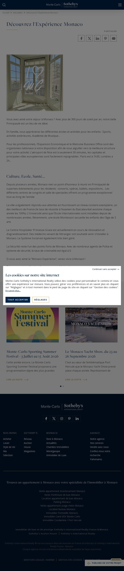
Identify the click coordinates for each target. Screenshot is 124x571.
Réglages (40, 299)
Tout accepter (18, 299)
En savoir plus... (13, 290)
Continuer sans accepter (104, 268)
